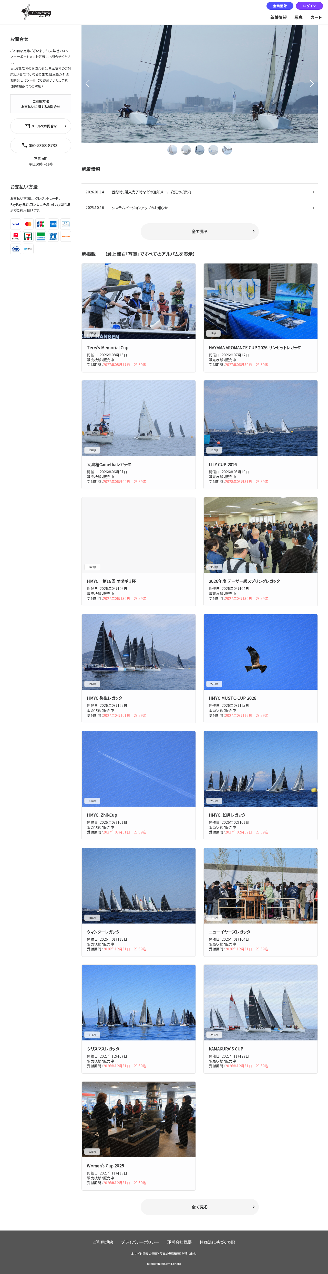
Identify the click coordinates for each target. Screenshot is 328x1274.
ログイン (309, 5)
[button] (311, 83)
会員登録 (280, 5)
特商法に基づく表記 (217, 1242)
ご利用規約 (103, 1242)
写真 (298, 17)
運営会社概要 (179, 1242)
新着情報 (278, 17)
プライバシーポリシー (140, 1242)
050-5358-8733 (43, 145)
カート (316, 17)
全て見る (200, 231)
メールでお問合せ (44, 126)
